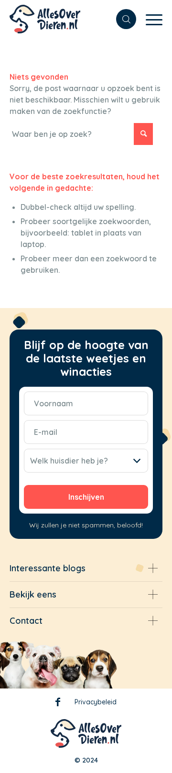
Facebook (57, 704)
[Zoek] (121, 19)
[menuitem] (121, 19)
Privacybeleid (96, 702)
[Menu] (149, 19)
